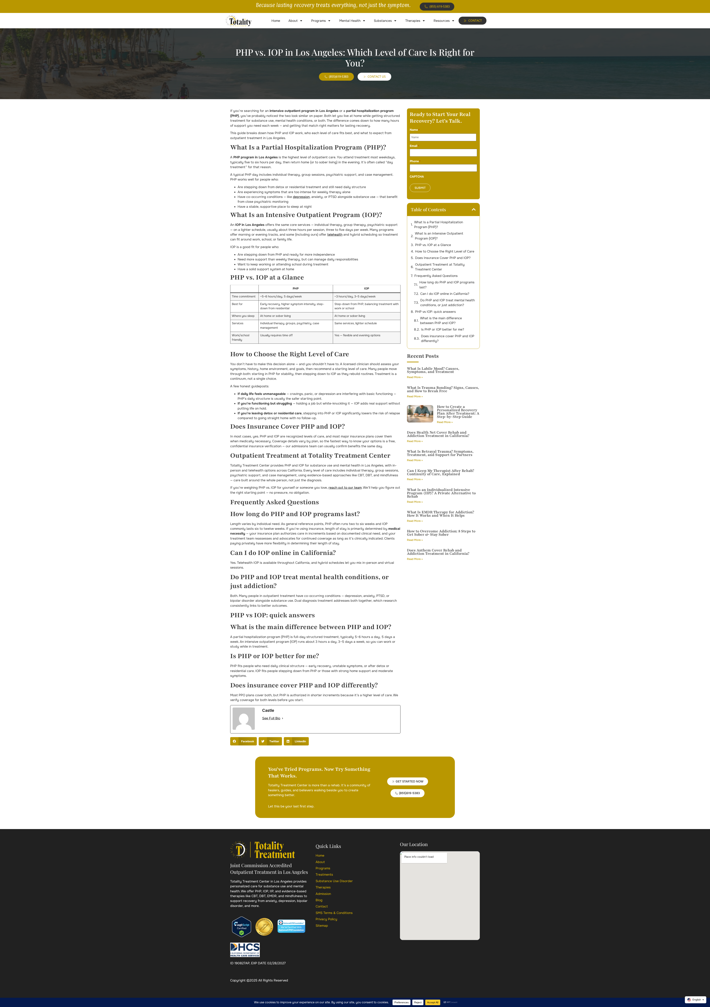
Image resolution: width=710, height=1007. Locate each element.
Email (414, 145)
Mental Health (350, 21)
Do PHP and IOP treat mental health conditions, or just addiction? (447, 302)
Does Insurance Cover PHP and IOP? (443, 258)
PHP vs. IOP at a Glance (433, 245)
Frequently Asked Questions (436, 276)
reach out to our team (345, 488)
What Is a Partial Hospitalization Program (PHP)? (438, 224)
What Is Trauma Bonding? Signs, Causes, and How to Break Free (443, 389)
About (293, 21)
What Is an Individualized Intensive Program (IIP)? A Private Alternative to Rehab (441, 493)
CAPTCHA (417, 176)
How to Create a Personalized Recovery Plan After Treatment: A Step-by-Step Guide (458, 411)
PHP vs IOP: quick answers (435, 312)
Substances (383, 21)
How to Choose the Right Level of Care (444, 251)
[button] (243, 741)
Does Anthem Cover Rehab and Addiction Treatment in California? (438, 552)
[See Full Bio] (282, 718)
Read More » (415, 377)
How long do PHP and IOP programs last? (446, 284)
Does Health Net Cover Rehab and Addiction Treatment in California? (438, 434)
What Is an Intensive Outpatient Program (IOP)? (439, 235)
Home (275, 21)
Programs (318, 21)
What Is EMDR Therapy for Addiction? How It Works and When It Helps (440, 514)
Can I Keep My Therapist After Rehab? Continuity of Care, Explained (440, 472)
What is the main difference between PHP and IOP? (441, 320)
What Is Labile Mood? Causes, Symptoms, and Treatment (433, 370)
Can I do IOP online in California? (444, 294)
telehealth (334, 235)
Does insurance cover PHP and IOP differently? (447, 338)
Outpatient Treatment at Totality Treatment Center (440, 266)
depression (301, 197)
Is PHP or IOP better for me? (442, 329)
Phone (415, 161)
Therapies (412, 21)
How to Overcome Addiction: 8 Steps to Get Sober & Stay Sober (441, 533)
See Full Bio (271, 718)
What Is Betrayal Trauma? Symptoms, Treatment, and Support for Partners (440, 453)
